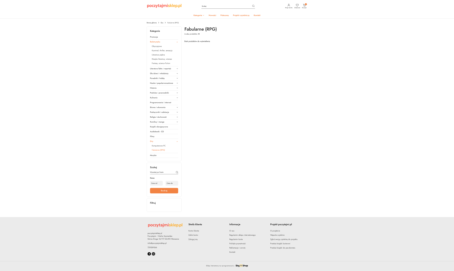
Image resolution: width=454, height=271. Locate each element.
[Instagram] (153, 254)
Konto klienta (193, 230)
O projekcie (275, 230)
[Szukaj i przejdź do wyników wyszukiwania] (253, 6)
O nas (231, 230)
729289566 (152, 247)
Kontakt (232, 252)
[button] (199, 16)
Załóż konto (193, 235)
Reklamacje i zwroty (237, 247)
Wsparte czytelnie (277, 235)
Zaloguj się (192, 239)
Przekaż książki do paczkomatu (282, 247)
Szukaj (164, 190)
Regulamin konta (236, 239)
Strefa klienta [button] (195, 224)
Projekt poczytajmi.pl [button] (281, 224)
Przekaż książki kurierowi (280, 243)
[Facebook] (149, 254)
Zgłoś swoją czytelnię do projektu (283, 239)
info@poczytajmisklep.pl (157, 243)
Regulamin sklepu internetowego (242, 235)
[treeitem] (164, 37)
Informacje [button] (234, 224)
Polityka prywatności (237, 243)
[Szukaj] (177, 172)
